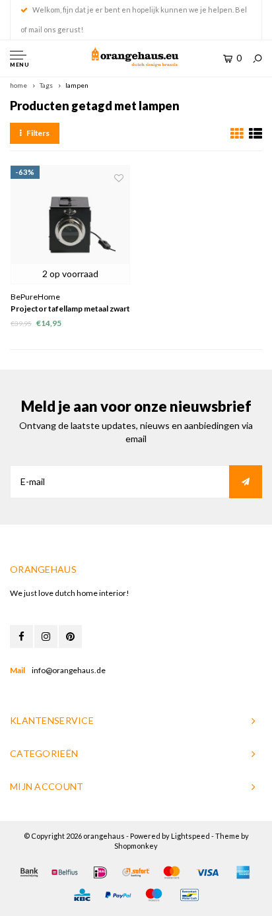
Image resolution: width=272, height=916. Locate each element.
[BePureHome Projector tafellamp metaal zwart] (70, 224)
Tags (46, 85)
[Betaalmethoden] (29, 872)
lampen (76, 85)
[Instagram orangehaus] (45, 636)
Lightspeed (190, 836)
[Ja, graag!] (245, 481)
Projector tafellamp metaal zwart (70, 308)
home (18, 85)
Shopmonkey (136, 845)
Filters (38, 133)
